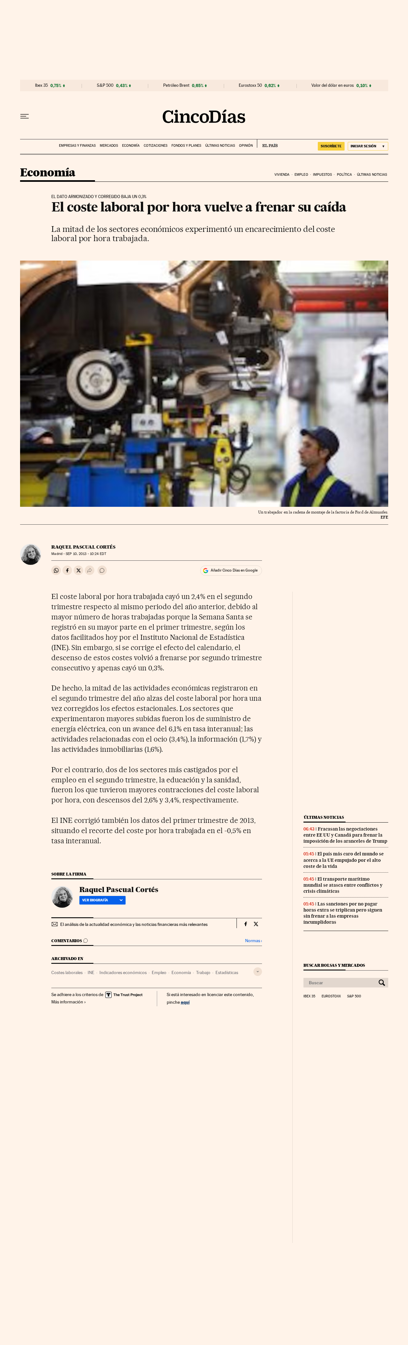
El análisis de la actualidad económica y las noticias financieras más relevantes (134, 924)
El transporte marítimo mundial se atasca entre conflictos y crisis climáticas (342, 885)
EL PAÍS (267, 143)
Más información (67, 1001)
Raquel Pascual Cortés (83, 547)
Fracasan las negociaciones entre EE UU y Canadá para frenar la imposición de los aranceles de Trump (345, 835)
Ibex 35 (41, 85)
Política (344, 175)
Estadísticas (226, 972)
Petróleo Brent (176, 85)
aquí (185, 1002)
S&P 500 (105, 85)
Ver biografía (95, 900)
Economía (131, 146)
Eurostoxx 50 (250, 85)
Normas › (253, 940)
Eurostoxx (331, 996)
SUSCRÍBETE (331, 146)
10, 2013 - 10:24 (86, 554)
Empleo (301, 175)
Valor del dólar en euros (332, 85)
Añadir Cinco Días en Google (234, 570)
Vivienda (282, 175)
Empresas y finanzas (77, 146)
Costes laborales (67, 972)
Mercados (109, 146)
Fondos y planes (186, 146)
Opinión (246, 146)
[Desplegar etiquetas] (257, 971)
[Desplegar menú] (24, 116)
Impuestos (322, 175)
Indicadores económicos (123, 972)
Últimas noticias (220, 146)
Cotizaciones (155, 146)
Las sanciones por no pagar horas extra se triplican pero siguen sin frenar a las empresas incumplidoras (342, 913)
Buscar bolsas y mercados (334, 965)
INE (91, 972)
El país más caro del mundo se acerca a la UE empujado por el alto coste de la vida (343, 860)
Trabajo (203, 972)
